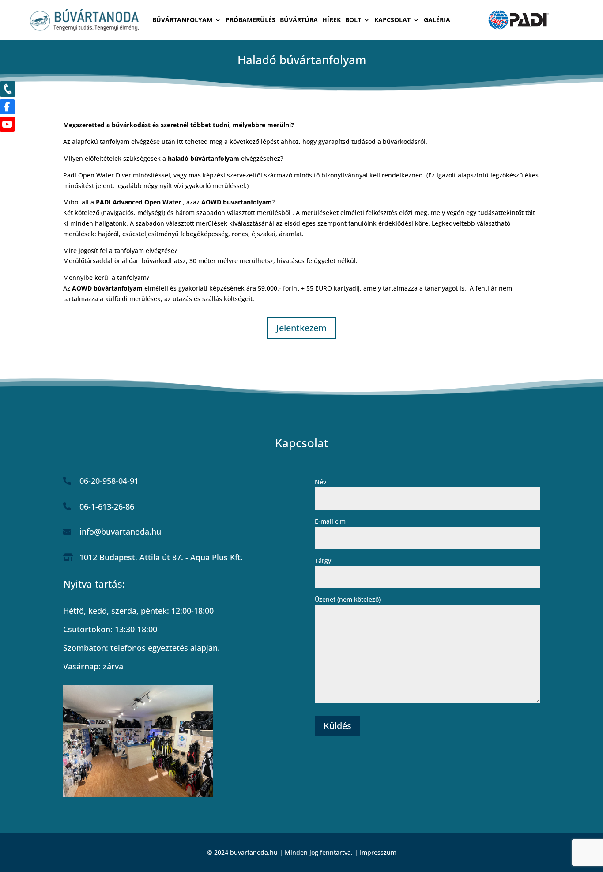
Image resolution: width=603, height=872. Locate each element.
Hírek (331, 20)
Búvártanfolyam (182, 20)
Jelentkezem (301, 328)
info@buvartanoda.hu (120, 531)
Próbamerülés (250, 20)
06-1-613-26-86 (106, 506)
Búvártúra (299, 20)
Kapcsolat (392, 20)
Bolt (353, 20)
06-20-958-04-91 (109, 481)
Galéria (437, 20)
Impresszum (378, 852)
